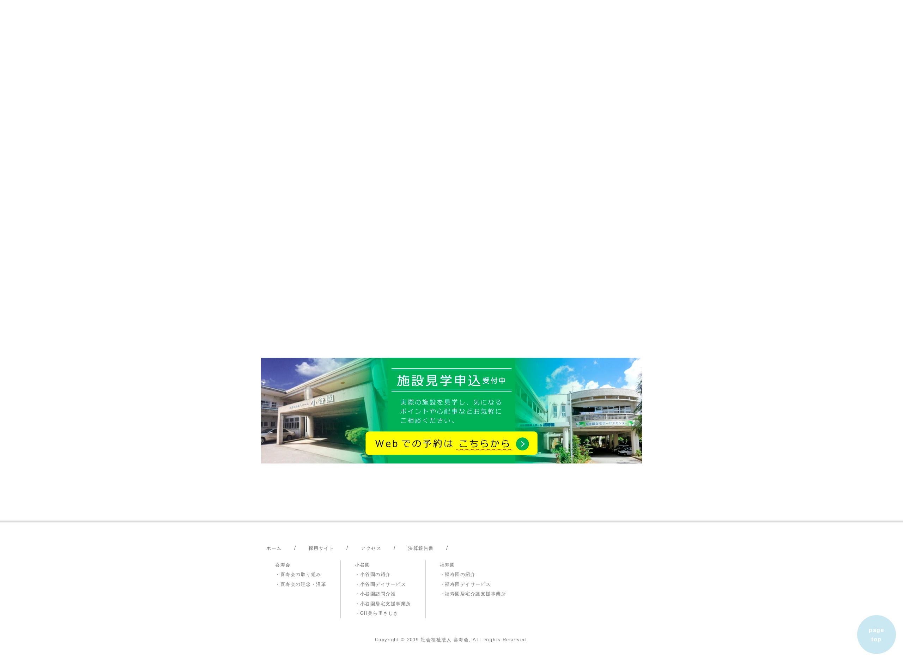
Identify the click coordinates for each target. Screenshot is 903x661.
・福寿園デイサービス (465, 584)
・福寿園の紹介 (458, 574)
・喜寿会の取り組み (298, 574)
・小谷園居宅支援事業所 (383, 603)
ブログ (567, 101)
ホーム (278, 101)
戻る (272, 279)
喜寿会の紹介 (332, 101)
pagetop (876, 634)
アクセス (371, 548)
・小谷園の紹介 (373, 574)
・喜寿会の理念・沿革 (300, 584)
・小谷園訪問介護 (375, 593)
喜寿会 (283, 565)
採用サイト (618, 101)
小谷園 (362, 565)
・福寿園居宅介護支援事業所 (473, 593)
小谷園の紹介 (409, 101)
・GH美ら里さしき (377, 613)
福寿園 (447, 565)
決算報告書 (421, 548)
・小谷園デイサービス (380, 584)
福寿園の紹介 (494, 101)
